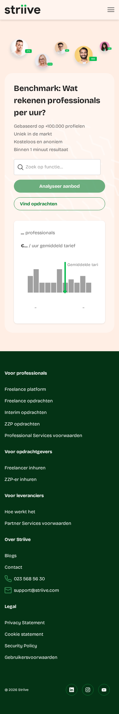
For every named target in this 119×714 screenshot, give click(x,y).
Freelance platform (25, 389)
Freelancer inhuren (25, 468)
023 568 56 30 (29, 578)
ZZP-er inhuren (21, 479)
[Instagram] (88, 690)
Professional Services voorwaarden (43, 435)
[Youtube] (104, 690)
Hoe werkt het (20, 511)
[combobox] (57, 167)
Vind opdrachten (38, 204)
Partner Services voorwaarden (38, 523)
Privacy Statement (25, 622)
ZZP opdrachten (22, 424)
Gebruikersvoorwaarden (31, 657)
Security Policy (21, 645)
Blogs (10, 555)
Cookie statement (24, 634)
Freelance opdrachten (29, 401)
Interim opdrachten (26, 412)
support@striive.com (36, 590)
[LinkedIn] (71, 690)
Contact (13, 567)
